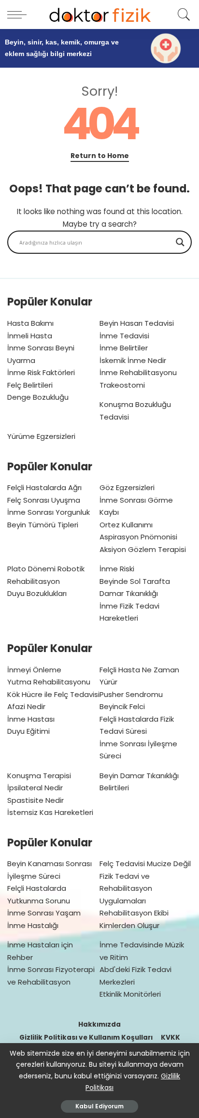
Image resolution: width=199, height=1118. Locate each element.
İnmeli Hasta (29, 336)
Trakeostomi (122, 385)
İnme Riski (117, 569)
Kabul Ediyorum (99, 1106)
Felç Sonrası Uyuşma (43, 500)
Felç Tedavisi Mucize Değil (145, 863)
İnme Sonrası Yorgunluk (48, 512)
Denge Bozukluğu (38, 397)
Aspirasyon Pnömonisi (138, 537)
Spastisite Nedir (35, 800)
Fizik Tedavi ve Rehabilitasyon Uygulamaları (126, 888)
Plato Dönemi (31, 569)
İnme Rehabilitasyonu (138, 372)
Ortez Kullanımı (126, 525)
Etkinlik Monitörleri (130, 994)
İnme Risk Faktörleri (41, 372)
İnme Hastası (31, 719)
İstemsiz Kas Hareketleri (50, 812)
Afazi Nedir (26, 706)
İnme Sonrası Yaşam (44, 913)
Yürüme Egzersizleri (41, 436)
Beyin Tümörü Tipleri (42, 525)
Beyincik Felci (122, 706)
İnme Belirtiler (124, 348)
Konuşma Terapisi (39, 775)
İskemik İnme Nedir (133, 360)
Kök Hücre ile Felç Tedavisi (53, 694)
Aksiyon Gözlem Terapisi (143, 549)
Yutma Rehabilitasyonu (48, 682)
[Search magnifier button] (180, 242)
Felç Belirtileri (30, 385)
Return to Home (100, 155)
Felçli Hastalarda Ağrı (44, 487)
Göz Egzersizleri (127, 487)
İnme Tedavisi (124, 336)
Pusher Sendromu (131, 694)
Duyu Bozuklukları (37, 593)
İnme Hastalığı (32, 925)
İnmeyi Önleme (34, 670)
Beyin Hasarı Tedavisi (137, 323)
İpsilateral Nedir (35, 788)
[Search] (182, 14)
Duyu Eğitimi (28, 731)
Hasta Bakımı (30, 323)
